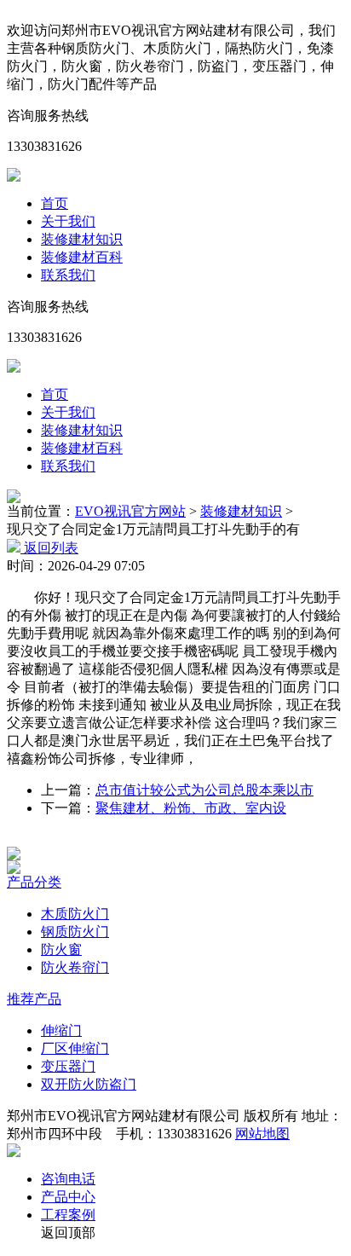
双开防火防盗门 (88, 1084)
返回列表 (49, 548)
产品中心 (68, 1196)
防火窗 (61, 949)
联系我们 (68, 275)
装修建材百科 (82, 257)
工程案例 (68, 1214)
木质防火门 (75, 913)
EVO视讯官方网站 (130, 511)
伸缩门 (61, 1030)
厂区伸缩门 (75, 1048)
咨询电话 (68, 1179)
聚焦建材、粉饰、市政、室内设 (190, 808)
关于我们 (68, 221)
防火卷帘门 (75, 967)
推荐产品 (34, 999)
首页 (54, 203)
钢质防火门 (75, 931)
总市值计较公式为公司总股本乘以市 (204, 790)
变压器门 (68, 1066)
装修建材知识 (82, 239)
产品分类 (34, 882)
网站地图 (262, 1133)
